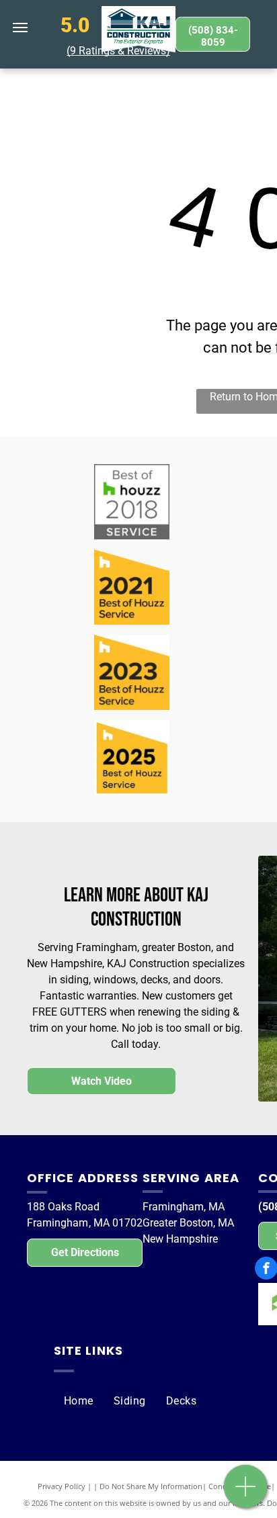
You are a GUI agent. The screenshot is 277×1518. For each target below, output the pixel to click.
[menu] (20, 27)
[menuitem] (79, 1401)
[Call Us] (245, 1493)
